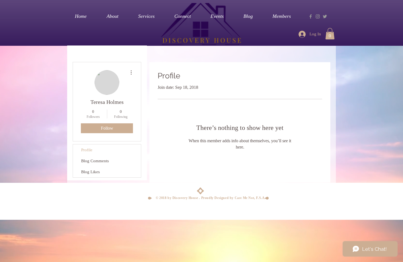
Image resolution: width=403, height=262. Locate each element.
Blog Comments (95, 161)
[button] (330, 33)
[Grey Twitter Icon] (325, 16)
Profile (86, 150)
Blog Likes (90, 172)
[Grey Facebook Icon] (310, 16)
